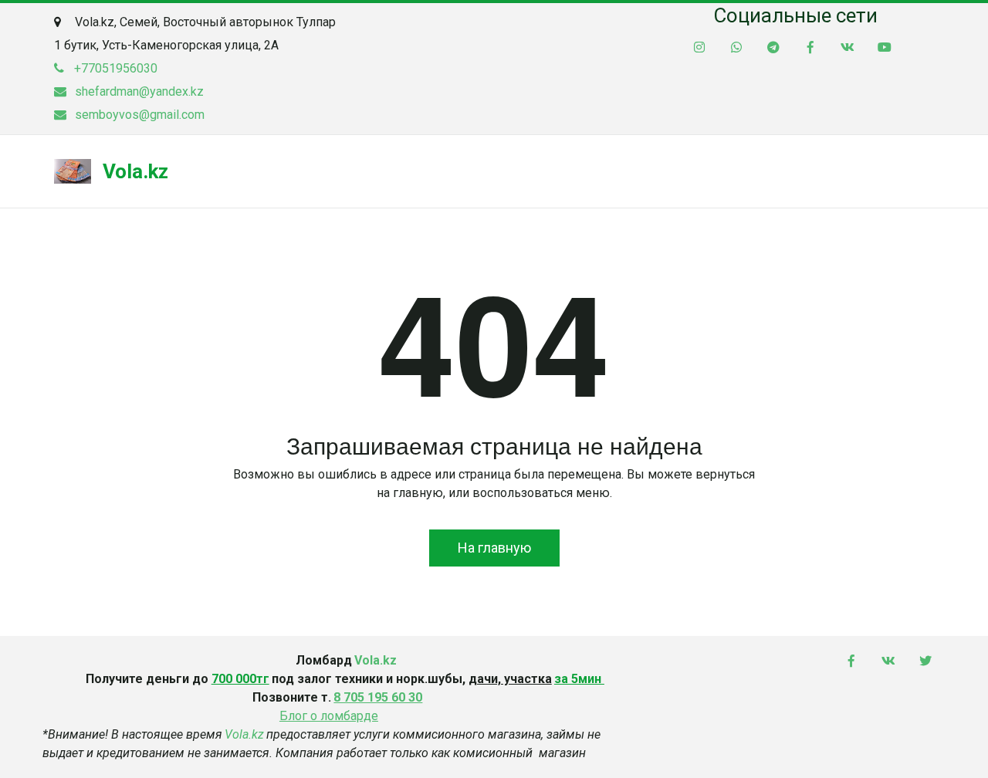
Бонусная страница (424, 171)
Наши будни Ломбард (275, 171)
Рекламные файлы (835, 171)
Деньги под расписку (120, 171)
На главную (494, 548)
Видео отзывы (706, 171)
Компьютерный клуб (571, 171)
